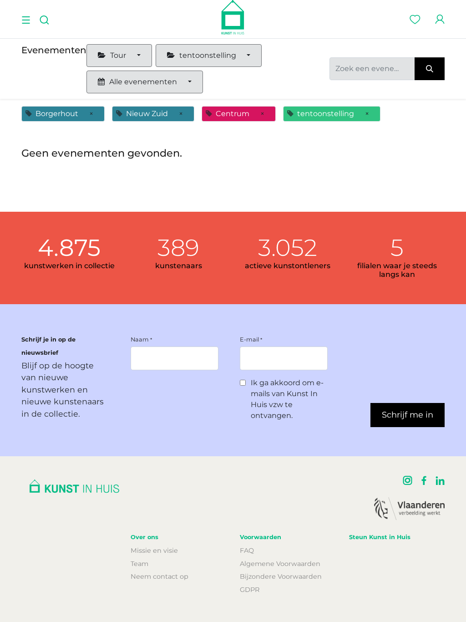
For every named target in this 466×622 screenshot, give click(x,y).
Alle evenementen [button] (143, 81)
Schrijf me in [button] (407, 415)
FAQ (247, 550)
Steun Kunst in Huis (379, 537)
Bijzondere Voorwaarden (281, 576)
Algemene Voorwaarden (280, 564)
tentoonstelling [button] (207, 55)
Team (139, 564)
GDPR (249, 590)
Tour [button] (118, 55)
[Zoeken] (430, 68)
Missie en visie (154, 550)
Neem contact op (159, 576)
